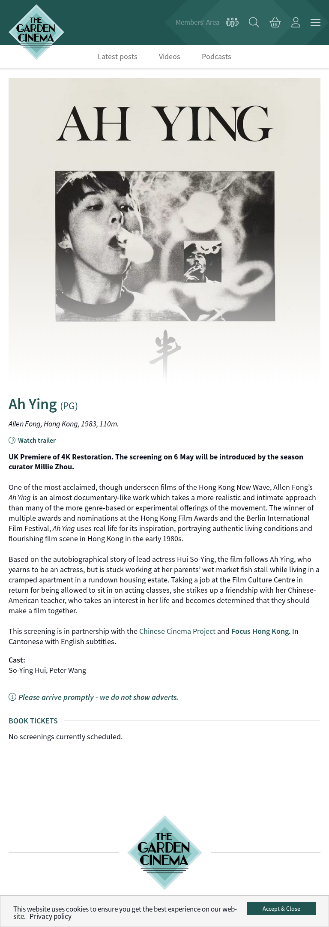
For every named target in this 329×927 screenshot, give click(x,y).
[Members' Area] (207, 22)
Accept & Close (281, 908)
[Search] (254, 22)
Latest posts (118, 56)
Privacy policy (51, 916)
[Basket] (275, 22)
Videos (169, 56)
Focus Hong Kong (260, 631)
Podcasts (216, 56)
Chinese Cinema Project (177, 631)
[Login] (295, 22)
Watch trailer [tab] (36, 440)
